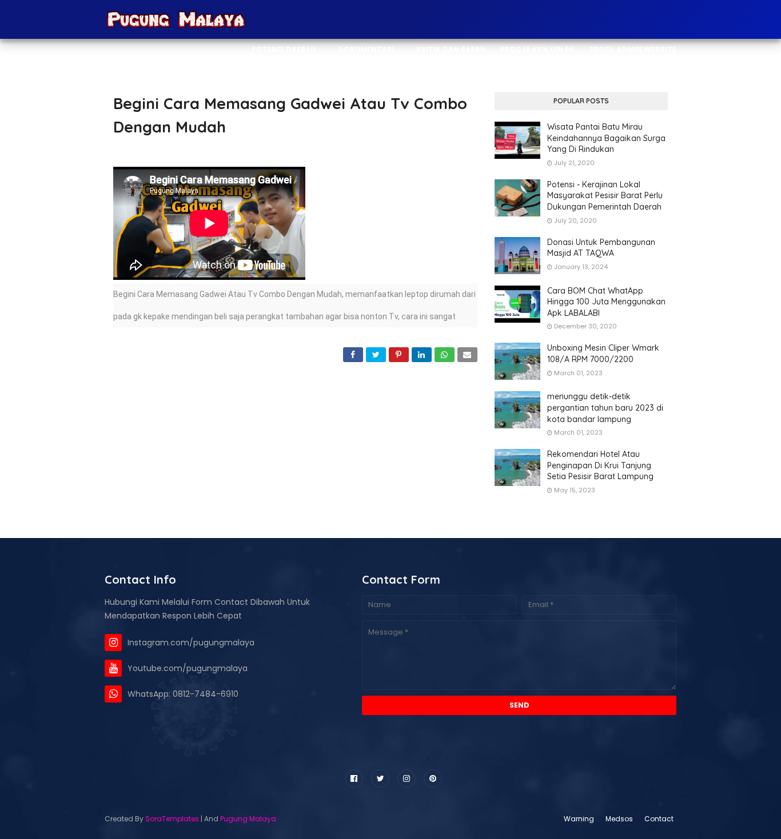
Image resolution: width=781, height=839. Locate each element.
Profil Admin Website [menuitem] (632, 49)
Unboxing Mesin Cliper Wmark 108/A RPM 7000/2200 (603, 353)
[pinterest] (433, 778)
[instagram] (406, 778)
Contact (659, 819)
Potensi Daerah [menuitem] (284, 49)
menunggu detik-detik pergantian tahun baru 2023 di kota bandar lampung (605, 407)
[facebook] (354, 778)
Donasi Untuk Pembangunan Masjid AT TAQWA (601, 248)
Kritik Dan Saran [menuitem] (451, 49)
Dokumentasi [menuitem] (366, 49)
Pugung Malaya (248, 819)
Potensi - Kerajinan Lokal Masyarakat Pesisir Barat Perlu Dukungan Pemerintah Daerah (605, 195)
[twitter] (380, 778)
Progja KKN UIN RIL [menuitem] (537, 49)
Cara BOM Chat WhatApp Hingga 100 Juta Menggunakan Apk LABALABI (606, 302)
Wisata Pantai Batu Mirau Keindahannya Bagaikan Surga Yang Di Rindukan (606, 138)
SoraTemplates (172, 819)
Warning (579, 819)
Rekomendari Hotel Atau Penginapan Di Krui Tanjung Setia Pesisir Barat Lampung (600, 465)
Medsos (619, 819)
